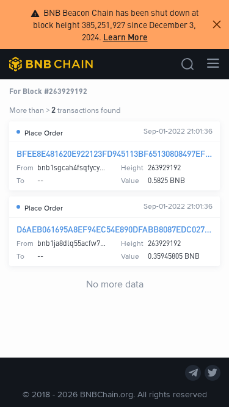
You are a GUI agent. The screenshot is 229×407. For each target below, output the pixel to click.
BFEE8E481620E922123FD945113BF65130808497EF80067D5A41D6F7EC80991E (114, 153)
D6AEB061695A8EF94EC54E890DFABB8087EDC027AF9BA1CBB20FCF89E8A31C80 (114, 229)
